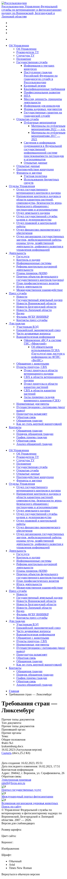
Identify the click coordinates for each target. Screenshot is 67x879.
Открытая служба (27, 119)
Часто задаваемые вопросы (33, 333)
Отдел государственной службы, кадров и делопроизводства (37, 218)
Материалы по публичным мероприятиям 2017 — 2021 (48, 136)
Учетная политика (35, 176)
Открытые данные (35, 162)
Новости (21, 296)
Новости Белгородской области (36, 306)
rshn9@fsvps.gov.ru (13, 783)
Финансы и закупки (29, 172)
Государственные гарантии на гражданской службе (43, 114)
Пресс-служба (18, 293)
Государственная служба (31, 62)
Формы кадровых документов (43, 109)
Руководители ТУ (27, 52)
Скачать (6, 753)
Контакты (15, 427)
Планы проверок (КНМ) (31, 273)
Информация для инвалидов (42, 105)
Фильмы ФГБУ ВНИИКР (32, 316)
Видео (20, 313)
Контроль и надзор (28, 259)
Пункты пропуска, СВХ (31, 367)
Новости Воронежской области (36, 303)
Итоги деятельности (29, 286)
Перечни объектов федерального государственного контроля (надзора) (40, 278)
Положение (23, 58)
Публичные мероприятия (40, 122)
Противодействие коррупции (35, 169)
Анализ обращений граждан (34, 444)
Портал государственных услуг (21, 789)
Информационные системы (33, 263)
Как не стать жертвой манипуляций (39, 423)
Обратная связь (26, 417)
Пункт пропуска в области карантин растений (41, 385)
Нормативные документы (32, 403)
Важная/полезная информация (35, 336)
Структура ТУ (25, 55)
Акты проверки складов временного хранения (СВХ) (42, 399)
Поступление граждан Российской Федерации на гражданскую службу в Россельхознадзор (41, 77)
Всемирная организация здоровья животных (29, 803)
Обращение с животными (32, 363)
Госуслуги (22, 256)
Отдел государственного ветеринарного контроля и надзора (38, 191)
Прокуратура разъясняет (31, 413)
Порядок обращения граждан (34, 434)
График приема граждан (31, 437)
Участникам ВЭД (27, 326)
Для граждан (17, 323)
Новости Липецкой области (34, 310)
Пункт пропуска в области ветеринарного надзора (41, 372)
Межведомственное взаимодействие (39, 290)
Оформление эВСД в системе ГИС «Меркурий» (42, 342)
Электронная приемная (16, 779)
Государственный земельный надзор (39, 300)
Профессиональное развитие (42, 92)
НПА (27, 95)
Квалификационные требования (44, 89)
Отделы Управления (22, 186)
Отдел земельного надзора (33, 212)
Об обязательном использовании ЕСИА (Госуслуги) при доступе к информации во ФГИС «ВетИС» (48, 353)
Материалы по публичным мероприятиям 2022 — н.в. (48, 127)
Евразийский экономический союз (38, 330)
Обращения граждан (29, 420)
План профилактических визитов (37, 283)
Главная (14, 691)
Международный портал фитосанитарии (27, 796)
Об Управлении (19, 45)
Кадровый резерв (35, 85)
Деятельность (17, 253)
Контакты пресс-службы (31, 320)
